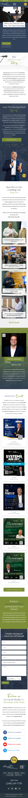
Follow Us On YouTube (14, 744)
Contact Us (18, 775)
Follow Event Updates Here (14, 589)
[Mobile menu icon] (26, 0)
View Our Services (14, 322)
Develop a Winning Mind (12, 144)
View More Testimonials (14, 359)
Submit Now (5, 682)
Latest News (10, 775)
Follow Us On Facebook (14, 732)
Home (4, 773)
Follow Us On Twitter (14, 750)
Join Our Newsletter (12, 139)
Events (23, 773)
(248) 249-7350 (14, 783)
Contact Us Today (6, 43)
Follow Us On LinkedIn (14, 738)
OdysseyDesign (19, 796)
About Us (10, 773)
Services (17, 773)
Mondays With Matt (6, 46)
